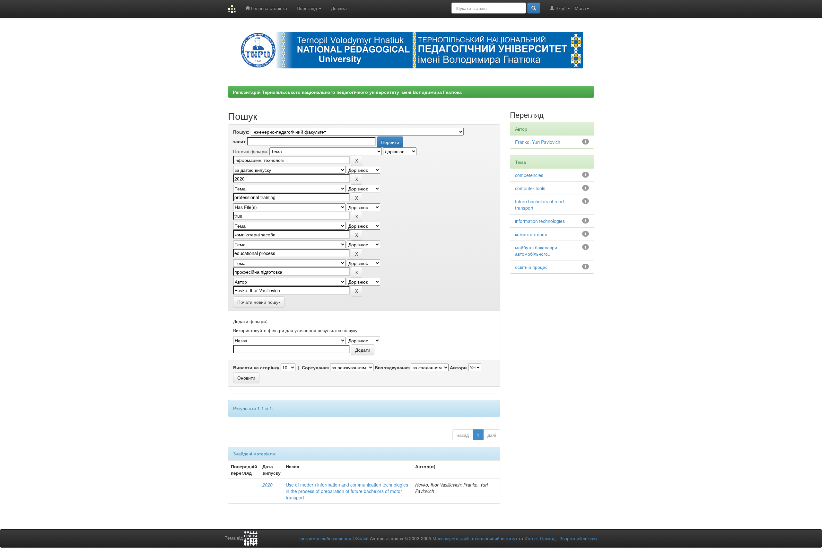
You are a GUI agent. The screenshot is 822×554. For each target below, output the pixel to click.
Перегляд (307, 8)
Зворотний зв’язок (578, 538)
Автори (458, 367)
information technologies (540, 221)
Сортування (315, 367)
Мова (580, 8)
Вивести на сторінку (256, 367)
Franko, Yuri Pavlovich (537, 142)
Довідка (339, 8)
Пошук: (241, 131)
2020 (267, 484)
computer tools (530, 188)
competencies (529, 175)
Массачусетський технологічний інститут (475, 538)
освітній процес (531, 267)
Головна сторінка (268, 8)
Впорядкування (392, 367)
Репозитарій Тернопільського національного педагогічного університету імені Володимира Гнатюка (347, 92)
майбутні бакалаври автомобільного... (536, 250)
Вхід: (560, 8)
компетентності (531, 234)
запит (239, 141)
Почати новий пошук (258, 302)
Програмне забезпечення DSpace (333, 538)
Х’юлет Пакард (539, 538)
